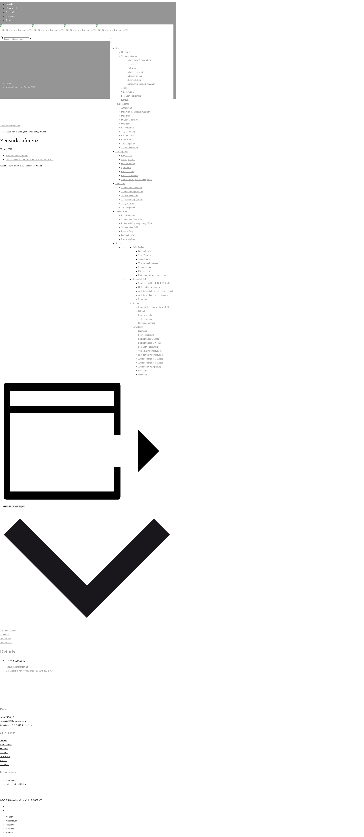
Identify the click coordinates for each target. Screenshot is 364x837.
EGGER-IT (36, 800)
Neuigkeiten (126, 52)
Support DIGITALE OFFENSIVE (154, 283)
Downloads (138, 327)
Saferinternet (144, 299)
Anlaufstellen (138, 247)
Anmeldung (126, 108)
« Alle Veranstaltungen (10, 125)
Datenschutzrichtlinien (16, 784)
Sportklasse (126, 167)
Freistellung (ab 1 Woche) (149, 343)
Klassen (130, 64)
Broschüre (142, 370)
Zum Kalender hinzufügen (13, 506)
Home (8, 83)
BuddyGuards (127, 135)
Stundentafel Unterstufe (131, 187)
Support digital (139, 279)
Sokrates (4, 748)
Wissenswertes (127, 92)
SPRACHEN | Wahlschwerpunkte (136, 179)
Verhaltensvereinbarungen (150, 351)
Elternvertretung (134, 80)
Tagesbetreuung (128, 131)
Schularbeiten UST (129, 195)
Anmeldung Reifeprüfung (149, 367)
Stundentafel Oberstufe (131, 219)
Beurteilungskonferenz (17, 155)
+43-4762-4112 (7, 717)
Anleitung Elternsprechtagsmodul (153, 295)
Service (118, 243)
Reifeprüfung (127, 231)
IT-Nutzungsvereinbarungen (151, 355)
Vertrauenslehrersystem (148, 263)
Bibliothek (143, 311)
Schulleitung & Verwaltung (139, 60)
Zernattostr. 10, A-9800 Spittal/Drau (16, 725)
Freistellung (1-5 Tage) (148, 339)
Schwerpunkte (127, 127)
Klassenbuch (11, 8)
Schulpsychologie (146, 267)
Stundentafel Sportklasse (132, 191)
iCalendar (4, 634)
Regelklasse (126, 155)
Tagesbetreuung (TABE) (132, 199)
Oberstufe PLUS (123, 211)
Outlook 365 (5, 638)
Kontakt (9, 4)
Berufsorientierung (146, 323)
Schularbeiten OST (129, 227)
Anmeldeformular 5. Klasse (150, 363)
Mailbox (4, 752)
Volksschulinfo (122, 104)
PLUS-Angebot (128, 215)
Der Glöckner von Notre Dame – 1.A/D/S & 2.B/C (29, 159)
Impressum (10, 780)
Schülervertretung (135, 72)
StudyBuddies (127, 139)
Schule (118, 48)
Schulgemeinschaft (129, 56)
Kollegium (131, 68)
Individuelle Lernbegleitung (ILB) (136, 223)
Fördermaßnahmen (146, 315)
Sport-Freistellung (146, 335)
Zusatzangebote (128, 143)
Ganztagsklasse (128, 159)
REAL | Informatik (129, 175)
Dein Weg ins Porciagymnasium (135, 112)
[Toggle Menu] (111, 38)
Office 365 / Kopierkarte (149, 287)
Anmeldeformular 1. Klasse (150, 359)
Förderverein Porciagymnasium (141, 84)
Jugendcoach (144, 259)
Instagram (10, 16)
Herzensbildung (128, 163)
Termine (9, 20)
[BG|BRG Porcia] (64, 30)
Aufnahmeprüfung (129, 147)
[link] (30, 39)
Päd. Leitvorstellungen (131, 96)
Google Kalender (7, 630)
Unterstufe (126, 123)
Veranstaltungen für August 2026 (20, 87)
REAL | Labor (127, 171)
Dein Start (125, 116)
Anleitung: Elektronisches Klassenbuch (155, 291)
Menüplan (142, 374)
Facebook (10, 12)
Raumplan (142, 331)
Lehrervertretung (134, 76)
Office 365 (5, 756)
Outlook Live (6, 642)
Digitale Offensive (129, 120)
